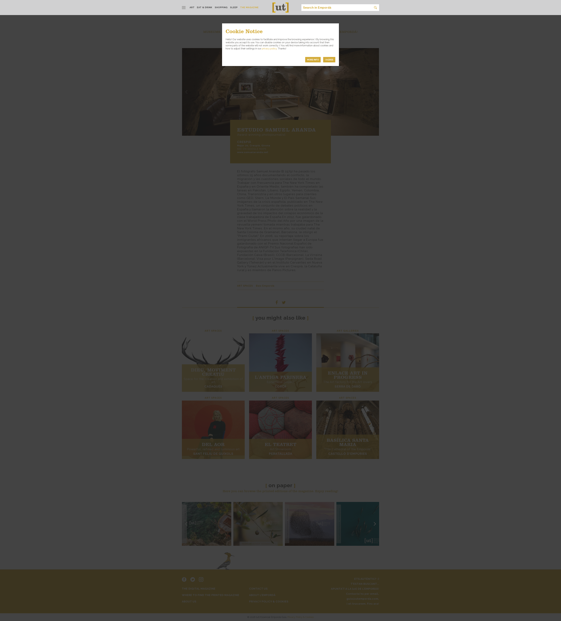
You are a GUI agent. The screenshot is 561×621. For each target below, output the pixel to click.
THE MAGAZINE (249, 7)
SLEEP (234, 7)
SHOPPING (221, 7)
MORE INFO (313, 59)
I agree (329, 59)
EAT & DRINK (204, 7)
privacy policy (269, 48)
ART (192, 7)
